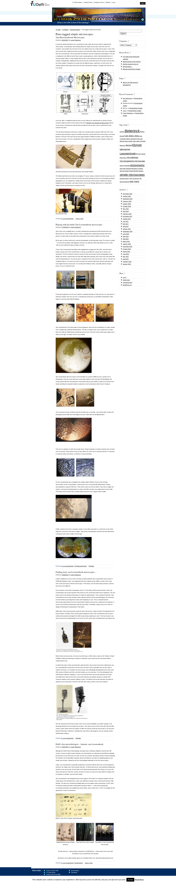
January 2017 (127, 229)
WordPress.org (127, 285)
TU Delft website (77, 2)
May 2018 (126, 209)
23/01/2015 (65, 747)
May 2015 (126, 256)
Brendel (122, 136)
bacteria (122, 131)
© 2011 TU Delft (141, 880)
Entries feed (126, 280)
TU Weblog (65, 29)
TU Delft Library (50, 872)
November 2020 (127, 193)
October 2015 (127, 249)
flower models (129, 141)
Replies (91, 566)
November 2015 (127, 246)
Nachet (122, 165)
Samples (140, 171)
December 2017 (127, 216)
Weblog (108, 2)
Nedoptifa (127, 165)
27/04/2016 (65, 227)
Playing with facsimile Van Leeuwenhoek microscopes (79, 224)
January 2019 (127, 204)
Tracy (124, 110)
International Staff (51, 876)
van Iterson (135, 178)
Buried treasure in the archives (132, 61)
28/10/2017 (65, 40)
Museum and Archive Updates (131, 69)
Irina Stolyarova (127, 98)
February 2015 (127, 261)
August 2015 (126, 251)
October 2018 (127, 206)
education (133, 138)
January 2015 (127, 264)
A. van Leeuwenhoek (67, 218)
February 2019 (127, 201)
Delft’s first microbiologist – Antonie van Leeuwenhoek (79, 744)
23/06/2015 (65, 575)
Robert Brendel (133, 171)
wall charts (134, 181)
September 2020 (127, 199)
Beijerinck (132, 131)
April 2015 (126, 259)
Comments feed (127, 282)
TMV (130, 178)
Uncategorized (78, 863)
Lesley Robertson (128, 113)
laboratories (125, 149)
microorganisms (127, 161)
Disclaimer (74, 872)
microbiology (132, 157)
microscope (139, 161)
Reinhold (128, 168)
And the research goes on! (130, 64)
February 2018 (127, 214)
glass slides (136, 141)
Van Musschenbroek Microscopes (70, 37)
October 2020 (127, 196)
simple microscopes (132, 174)
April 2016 (126, 239)
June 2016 (126, 234)
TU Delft (40, 4)
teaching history (124, 178)
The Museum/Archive (80, 566)
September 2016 (127, 231)
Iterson (129, 145)
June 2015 (126, 254)
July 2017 (125, 221)
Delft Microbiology (75, 29)
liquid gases (123, 157)
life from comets (140, 154)
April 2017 (126, 226)
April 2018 (126, 211)
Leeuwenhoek (128, 153)
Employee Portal (99, 2)
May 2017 (126, 224)
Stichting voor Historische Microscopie (97, 123)
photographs (137, 165)
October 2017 (127, 219)
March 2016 (126, 241)
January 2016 (127, 244)
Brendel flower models (136, 108)
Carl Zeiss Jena (132, 136)
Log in (113, 2)
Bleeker (142, 131)
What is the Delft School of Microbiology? (73, 23)
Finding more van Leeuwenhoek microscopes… (76, 572)
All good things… (128, 66)
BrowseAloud (75, 870)
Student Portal (88, 2)
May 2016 (126, 236)
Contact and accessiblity (53, 874)
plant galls (122, 168)
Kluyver (137, 145)
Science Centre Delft (52, 870)
